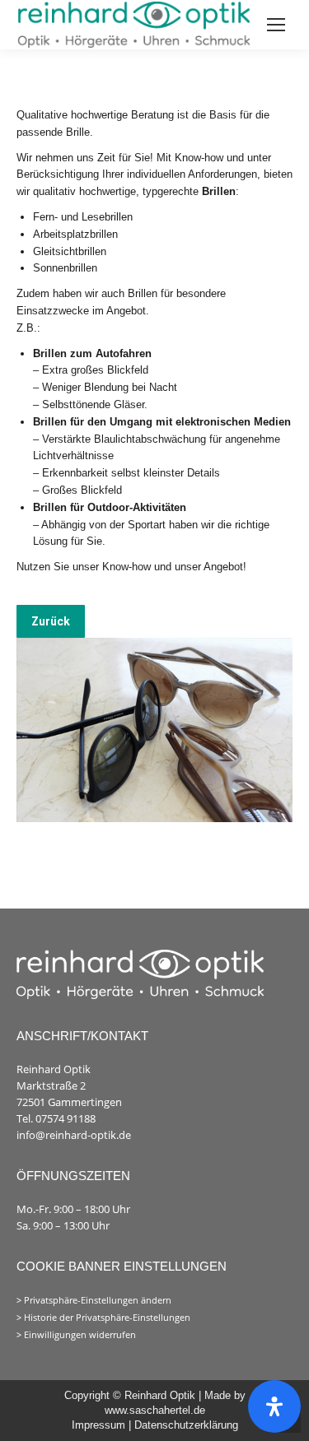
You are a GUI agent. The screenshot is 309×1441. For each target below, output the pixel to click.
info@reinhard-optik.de (73, 1134)
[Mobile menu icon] (276, 24)
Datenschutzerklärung (186, 1425)
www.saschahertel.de (155, 1410)
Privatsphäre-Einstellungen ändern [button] (97, 1300)
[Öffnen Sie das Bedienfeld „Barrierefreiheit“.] (274, 1406)
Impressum (100, 1425)
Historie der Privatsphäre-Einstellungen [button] (107, 1317)
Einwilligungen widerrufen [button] (80, 1335)
